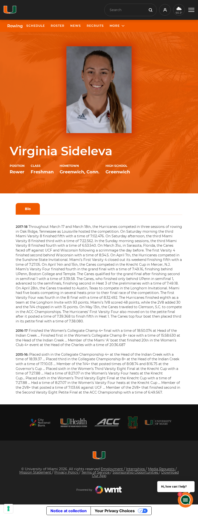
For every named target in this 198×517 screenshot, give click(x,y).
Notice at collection (68, 510)
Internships (136, 469)
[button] (191, 10)
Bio (28, 209)
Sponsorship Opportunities (136, 472)
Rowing (15, 26)
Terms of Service (95, 472)
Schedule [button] (35, 25)
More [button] (115, 25)
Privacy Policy (66, 472)
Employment (112, 469)
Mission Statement (35, 472)
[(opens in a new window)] (40, 422)
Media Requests (162, 469)
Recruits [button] (95, 25)
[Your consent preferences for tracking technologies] (8, 508)
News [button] (75, 25)
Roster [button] (57, 25)
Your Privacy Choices (115, 510)
